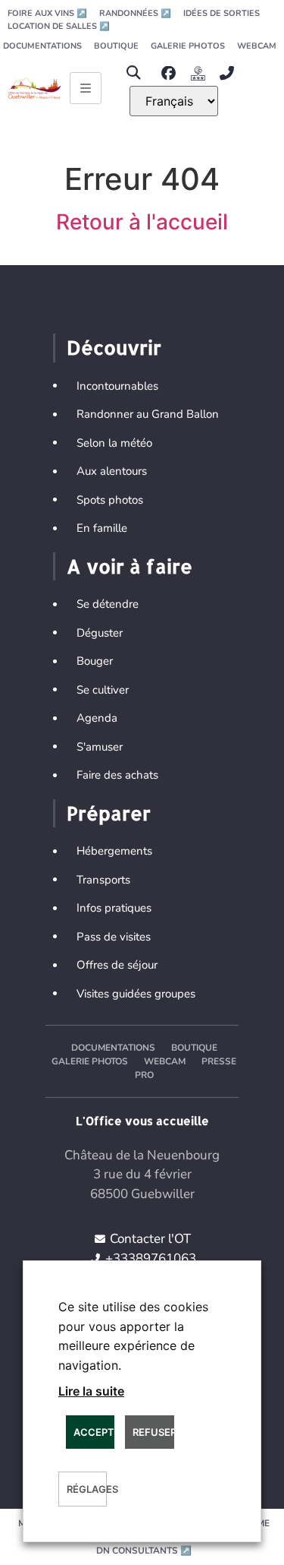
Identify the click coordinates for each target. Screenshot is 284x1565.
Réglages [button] (87, 1489)
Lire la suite (91, 1391)
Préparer (109, 813)
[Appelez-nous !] (231, 73)
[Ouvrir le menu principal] (85, 88)
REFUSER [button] (153, 1432)
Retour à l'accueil (142, 222)
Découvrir (114, 347)
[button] (133, 73)
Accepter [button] (93, 1432)
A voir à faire (129, 566)
